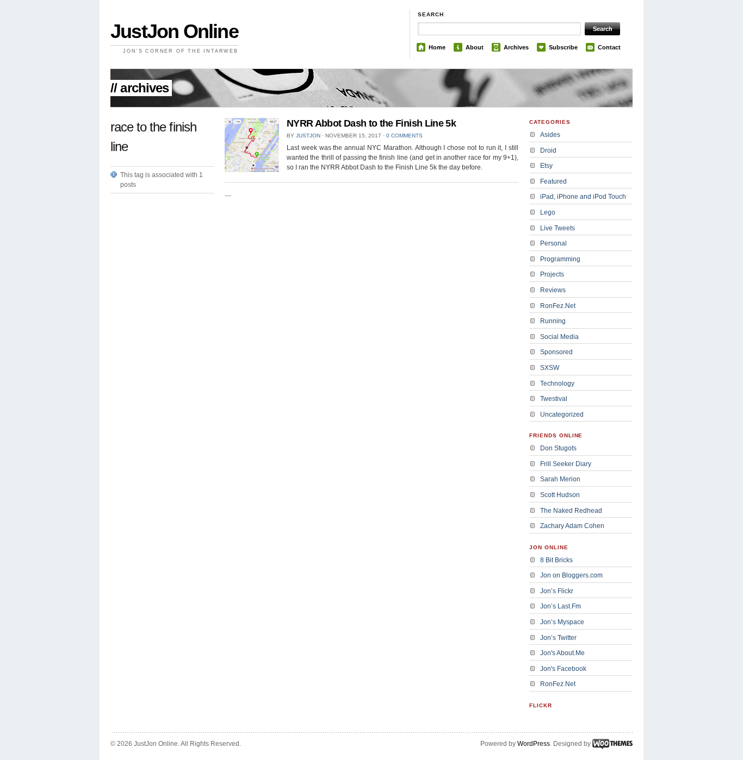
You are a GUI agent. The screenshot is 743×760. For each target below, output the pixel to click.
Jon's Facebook (563, 669)
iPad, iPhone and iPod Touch (583, 196)
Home (437, 47)
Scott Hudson (560, 495)
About (475, 47)
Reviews (553, 290)
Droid (548, 150)
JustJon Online (174, 31)
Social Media (559, 337)
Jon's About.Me (562, 653)
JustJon (308, 136)
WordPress (533, 744)
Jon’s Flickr (556, 591)
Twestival (553, 399)
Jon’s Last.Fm (560, 606)
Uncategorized (562, 414)
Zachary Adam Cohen (572, 526)
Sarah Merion (560, 479)
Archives (516, 47)
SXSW (549, 368)
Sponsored (556, 352)
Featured (553, 181)
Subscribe (563, 47)
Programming (560, 259)
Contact (609, 47)
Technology (557, 383)
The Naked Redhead (571, 510)
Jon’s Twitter (558, 638)
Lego (547, 212)
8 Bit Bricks (556, 560)
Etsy (546, 165)
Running (553, 321)
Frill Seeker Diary (565, 464)
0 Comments (404, 136)
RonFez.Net (557, 306)
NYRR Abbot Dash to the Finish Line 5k (371, 123)
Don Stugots (558, 448)
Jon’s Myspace (562, 622)
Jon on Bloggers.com (571, 575)
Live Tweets (557, 228)
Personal (553, 243)
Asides (550, 135)
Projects (552, 274)
